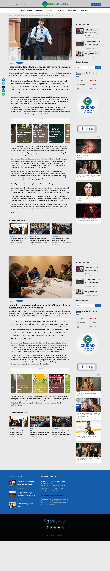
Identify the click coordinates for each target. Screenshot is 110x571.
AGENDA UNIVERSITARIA (72, 532)
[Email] (3, 87)
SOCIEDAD (16, 532)
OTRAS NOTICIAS (85, 532)
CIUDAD (29, 10)
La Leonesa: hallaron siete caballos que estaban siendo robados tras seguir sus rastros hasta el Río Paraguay (93, 43)
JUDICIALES (52, 532)
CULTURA (22, 532)
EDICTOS (94, 532)
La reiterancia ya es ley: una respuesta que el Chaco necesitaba (93, 53)
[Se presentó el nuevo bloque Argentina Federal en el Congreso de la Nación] (18, 228)
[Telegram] (3, 90)
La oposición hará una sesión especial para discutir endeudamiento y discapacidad (61, 240)
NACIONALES (60, 10)
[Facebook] (3, 79)
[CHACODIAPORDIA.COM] (55, 4)
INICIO (23, 10)
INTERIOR (39, 10)
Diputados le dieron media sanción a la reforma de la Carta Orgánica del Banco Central (40, 240)
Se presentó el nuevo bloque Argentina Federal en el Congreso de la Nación (17, 240)
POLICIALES (72, 10)
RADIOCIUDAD (96, 4)
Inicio (10, 15)
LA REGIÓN (49, 10)
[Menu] (10, 10)
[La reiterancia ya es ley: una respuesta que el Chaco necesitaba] (80, 53)
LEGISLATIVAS (19, 63)
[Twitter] (3, 83)
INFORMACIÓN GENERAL (40, 532)
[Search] (100, 10)
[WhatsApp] (3, 94)
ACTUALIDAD (84, 10)
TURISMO (29, 532)
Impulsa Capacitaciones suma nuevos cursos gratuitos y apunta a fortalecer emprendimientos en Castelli (93, 32)
